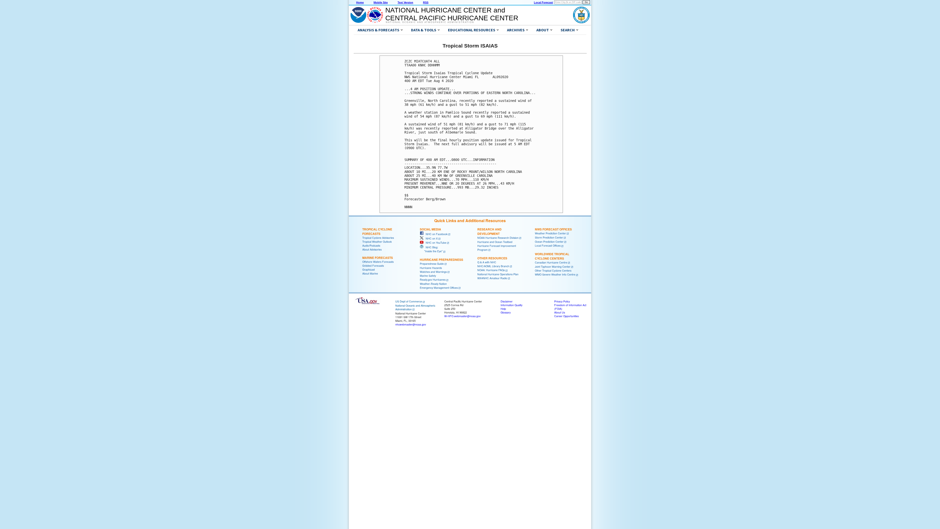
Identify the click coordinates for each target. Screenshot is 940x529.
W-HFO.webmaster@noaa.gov (462, 316)
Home (360, 2)
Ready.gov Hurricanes (433, 279)
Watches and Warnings (433, 272)
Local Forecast (543, 2)
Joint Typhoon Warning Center (552, 266)
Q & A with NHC (486, 262)
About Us (559, 312)
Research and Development (489, 231)
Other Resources (492, 258)
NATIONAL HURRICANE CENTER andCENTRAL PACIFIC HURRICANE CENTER (451, 14)
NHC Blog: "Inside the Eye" (431, 249)
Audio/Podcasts (371, 245)
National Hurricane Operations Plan (497, 274)
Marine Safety (428, 275)
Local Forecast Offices (548, 245)
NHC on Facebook (435, 234)
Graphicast (368, 269)
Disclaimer (507, 301)
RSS (425, 2)
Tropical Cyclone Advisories (378, 238)
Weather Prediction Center (550, 233)
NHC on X (430, 238)
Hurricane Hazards (431, 268)
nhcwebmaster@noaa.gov (410, 324)
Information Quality (511, 305)
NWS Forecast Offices (553, 229)
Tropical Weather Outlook (377, 241)
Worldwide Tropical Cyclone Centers (552, 256)
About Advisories (372, 249)
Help (503, 309)
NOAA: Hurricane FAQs (491, 270)
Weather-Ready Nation (433, 284)
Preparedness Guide (432, 263)
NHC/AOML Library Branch (493, 266)
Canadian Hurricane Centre (551, 262)
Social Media (430, 229)
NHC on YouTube (434, 242)
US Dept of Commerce (408, 301)
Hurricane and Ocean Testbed (494, 242)
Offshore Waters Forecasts (378, 262)
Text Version (405, 2)
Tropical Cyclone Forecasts (377, 231)
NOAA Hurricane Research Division (497, 238)
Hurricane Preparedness (441, 259)
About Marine (370, 273)
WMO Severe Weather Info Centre (555, 274)
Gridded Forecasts (373, 265)
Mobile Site (381, 2)
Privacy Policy (562, 301)
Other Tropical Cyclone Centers (553, 270)
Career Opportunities (566, 316)
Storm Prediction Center (549, 237)
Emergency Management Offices (439, 287)
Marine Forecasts (377, 257)
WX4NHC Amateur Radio (492, 278)
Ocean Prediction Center (549, 241)
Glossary (506, 312)
